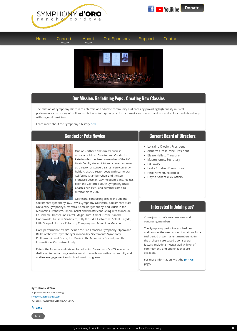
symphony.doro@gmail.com (45, 296)
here (93, 124)
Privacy (36, 307)
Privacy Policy (153, 328)
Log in (38, 316)
